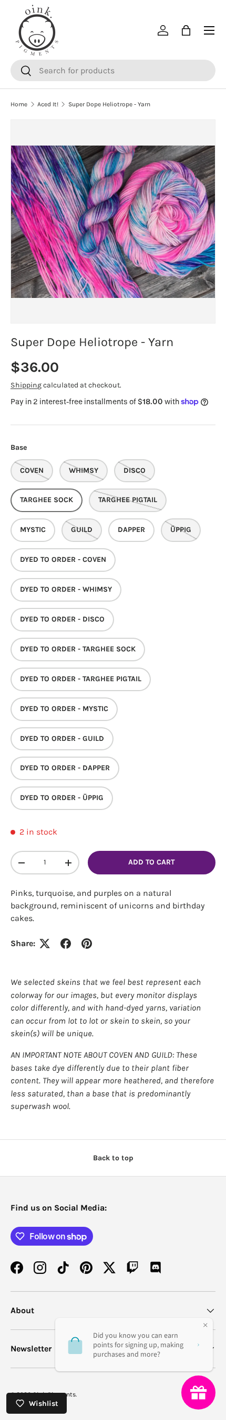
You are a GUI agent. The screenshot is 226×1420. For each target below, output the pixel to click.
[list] (113, 221)
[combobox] (113, 70)
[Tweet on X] (44, 943)
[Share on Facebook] (65, 943)
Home (19, 104)
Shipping (26, 385)
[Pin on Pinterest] (86, 943)
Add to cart (151, 862)
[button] (186, 30)
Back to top (113, 1157)
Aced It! (47, 104)
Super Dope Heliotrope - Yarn (109, 104)
